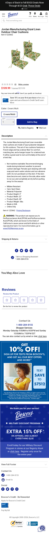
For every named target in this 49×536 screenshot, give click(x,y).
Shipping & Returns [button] (10, 239)
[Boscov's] (13, 15)
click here (42, 336)
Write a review (23, 84)
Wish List (42, 128)
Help (30, 16)
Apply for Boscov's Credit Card (13, 501)
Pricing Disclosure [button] (23, 210)
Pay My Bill (5, 510)
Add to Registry (27, 128)
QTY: (4, 119)
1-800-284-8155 (22, 259)
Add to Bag (32, 122)
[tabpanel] (24, 3)
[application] (41, 528)
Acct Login (41, 16)
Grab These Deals (31, 5)
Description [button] (7, 136)
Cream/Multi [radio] (9, 114)
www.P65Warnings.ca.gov (13, 228)
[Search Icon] (3, 21)
